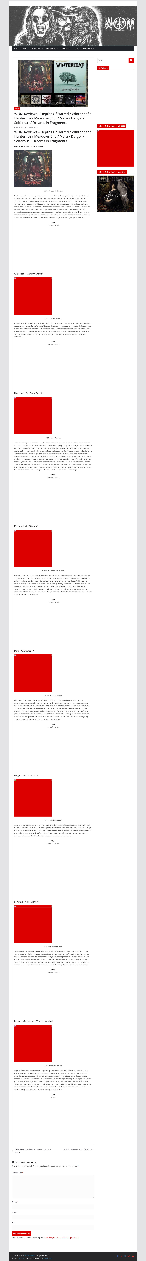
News (24, 49)
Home (16, 49)
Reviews (64, 49)
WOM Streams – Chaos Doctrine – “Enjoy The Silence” (33, 1151)
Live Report (51, 49)
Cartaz (76, 49)
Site (13, 1222)
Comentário (17, 1172)
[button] (27, 48)
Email (15, 1212)
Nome (15, 1202)
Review (17, 109)
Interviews (36, 49)
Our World (87, 49)
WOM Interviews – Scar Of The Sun (77, 1149)
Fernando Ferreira (31, 127)
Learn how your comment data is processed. (61, 1237)
